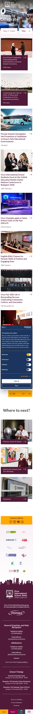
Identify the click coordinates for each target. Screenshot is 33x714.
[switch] (29, 359)
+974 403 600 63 (16, 633)
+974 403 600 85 (16, 649)
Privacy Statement (16, 702)
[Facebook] (10, 521)
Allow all (16, 381)
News (5, 31)
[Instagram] (14, 521)
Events (12, 31)
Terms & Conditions (16, 699)
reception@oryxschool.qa (16, 639)
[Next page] (29, 394)
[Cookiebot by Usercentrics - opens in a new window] (24, 327)
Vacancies (16, 705)
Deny (16, 385)
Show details (24, 376)
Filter (24, 31)
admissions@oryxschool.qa (16, 654)
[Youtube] (18, 521)
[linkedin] (22, 521)
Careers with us (22, 662)
